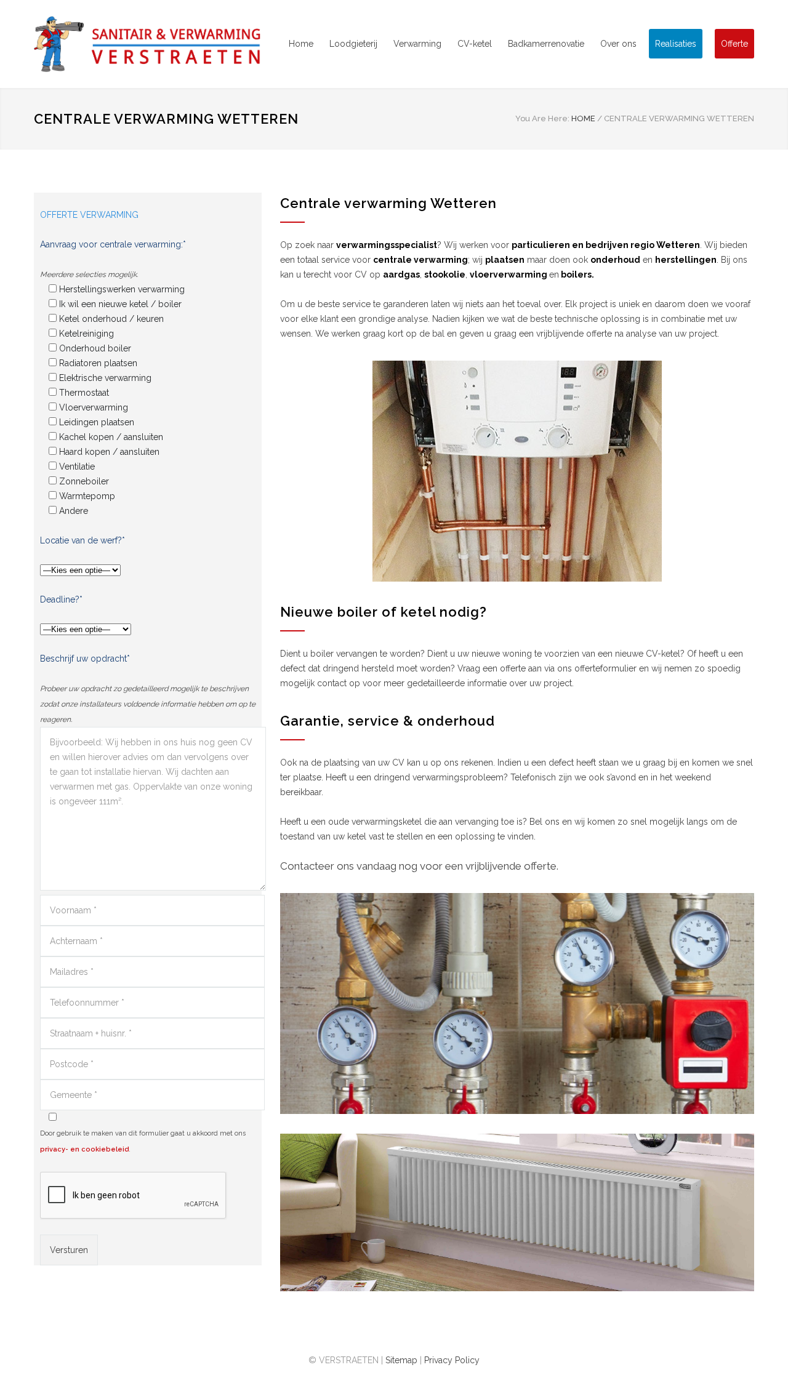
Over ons (618, 44)
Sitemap (401, 1360)
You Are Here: (542, 118)
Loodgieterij (353, 44)
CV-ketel (474, 44)
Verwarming (417, 44)
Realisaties (675, 44)
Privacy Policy (452, 1360)
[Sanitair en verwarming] (148, 44)
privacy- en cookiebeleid (84, 1149)
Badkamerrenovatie (546, 44)
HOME (583, 118)
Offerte (734, 44)
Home (301, 44)
